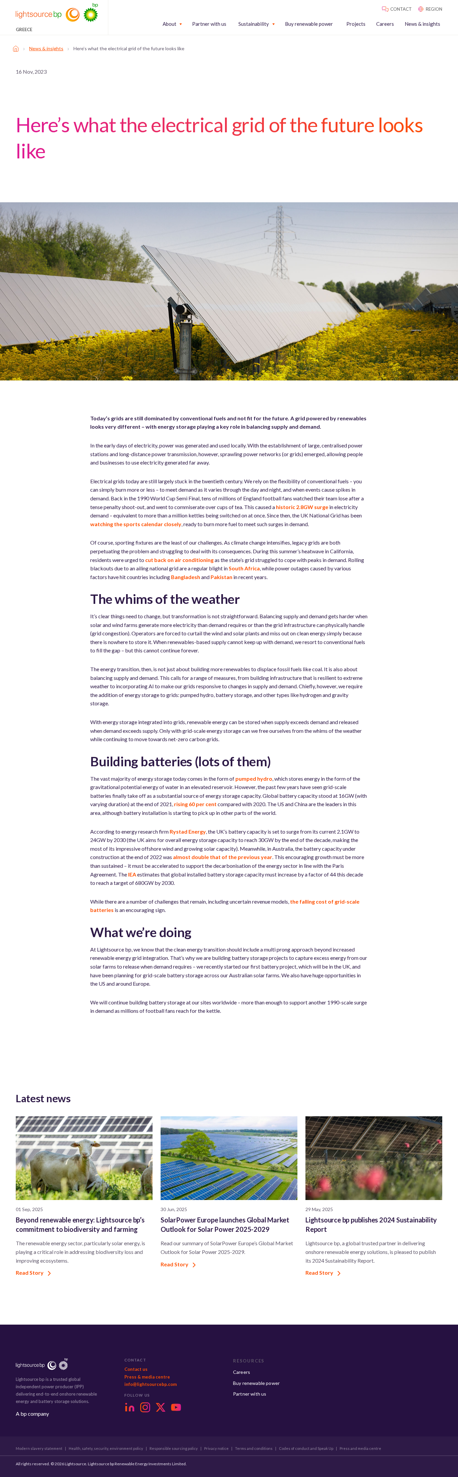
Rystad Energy (188, 831)
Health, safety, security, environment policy (106, 1449)
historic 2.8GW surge (302, 507)
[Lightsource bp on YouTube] (176, 1407)
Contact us (136, 1369)
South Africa (244, 568)
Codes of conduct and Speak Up (306, 1449)
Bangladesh (185, 577)
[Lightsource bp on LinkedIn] (129, 1407)
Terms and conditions (254, 1449)
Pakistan (221, 577)
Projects (355, 24)
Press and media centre (360, 1449)
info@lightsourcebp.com (150, 1384)
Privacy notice (216, 1449)
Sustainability (253, 24)
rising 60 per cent (195, 804)
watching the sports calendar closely (135, 524)
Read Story (30, 1272)
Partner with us (209, 24)
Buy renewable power (309, 24)
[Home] (15, 48)
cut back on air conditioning (179, 560)
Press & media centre (147, 1377)
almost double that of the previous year (222, 857)
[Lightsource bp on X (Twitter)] (160, 1407)
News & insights (422, 24)
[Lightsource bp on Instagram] (145, 1407)
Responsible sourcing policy (174, 1449)
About (169, 24)
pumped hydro (253, 778)
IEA (132, 874)
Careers (385, 24)
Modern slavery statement (39, 1449)
